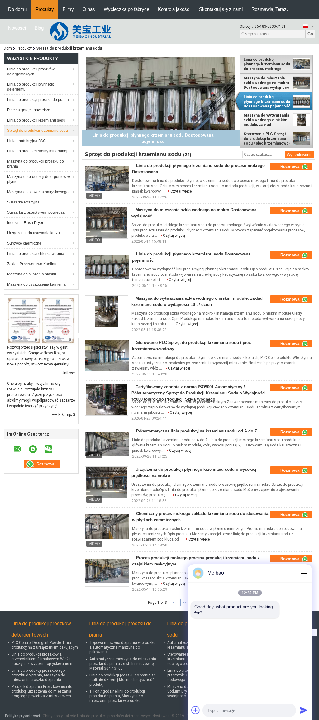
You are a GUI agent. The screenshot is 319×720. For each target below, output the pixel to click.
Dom (8, 48)
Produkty (45, 9)
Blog (39, 28)
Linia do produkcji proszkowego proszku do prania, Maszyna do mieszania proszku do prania (38, 675)
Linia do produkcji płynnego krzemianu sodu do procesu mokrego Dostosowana (267, 64)
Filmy (68, 9)
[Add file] (195, 710)
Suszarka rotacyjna (23, 202)
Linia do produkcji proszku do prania (38, 100)
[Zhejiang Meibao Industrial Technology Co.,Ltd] (82, 31)
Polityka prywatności (22, 716)
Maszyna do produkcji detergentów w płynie (38, 179)
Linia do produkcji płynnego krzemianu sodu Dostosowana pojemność (267, 101)
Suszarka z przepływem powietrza (36, 212)
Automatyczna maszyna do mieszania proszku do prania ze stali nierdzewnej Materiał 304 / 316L (122, 663)
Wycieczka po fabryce (126, 9)
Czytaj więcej (181, 191)
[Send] (303, 710)
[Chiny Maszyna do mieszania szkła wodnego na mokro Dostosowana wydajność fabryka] (106, 223)
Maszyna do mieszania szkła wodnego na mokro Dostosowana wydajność (266, 83)
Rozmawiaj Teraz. (269, 9)
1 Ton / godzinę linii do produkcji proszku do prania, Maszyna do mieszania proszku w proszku (117, 696)
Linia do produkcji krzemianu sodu (36, 120)
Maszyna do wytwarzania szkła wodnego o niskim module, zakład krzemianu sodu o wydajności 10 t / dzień (266, 120)
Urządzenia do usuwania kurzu (33, 233)
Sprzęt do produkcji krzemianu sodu (37, 130)
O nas (89, 9)
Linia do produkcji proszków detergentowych (31, 71)
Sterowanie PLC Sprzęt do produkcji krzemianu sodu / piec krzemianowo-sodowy (267, 138)
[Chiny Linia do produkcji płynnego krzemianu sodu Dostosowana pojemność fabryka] (107, 267)
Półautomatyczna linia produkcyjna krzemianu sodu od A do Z (196, 431)
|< (173, 602)
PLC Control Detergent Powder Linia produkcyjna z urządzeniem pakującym (45, 645)
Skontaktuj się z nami (221, 9)
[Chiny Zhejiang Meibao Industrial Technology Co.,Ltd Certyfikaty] (24, 320)
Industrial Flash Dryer (25, 223)
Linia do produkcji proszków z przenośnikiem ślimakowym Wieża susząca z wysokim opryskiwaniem (42, 659)
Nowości (17, 28)
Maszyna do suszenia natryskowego (38, 192)
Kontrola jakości (174, 9)
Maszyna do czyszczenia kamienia (36, 284)
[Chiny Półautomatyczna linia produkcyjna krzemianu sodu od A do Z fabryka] (107, 444)
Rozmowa (290, 166)
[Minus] (303, 573)
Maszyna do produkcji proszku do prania (35, 164)
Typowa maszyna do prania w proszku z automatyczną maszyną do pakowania (122, 647)
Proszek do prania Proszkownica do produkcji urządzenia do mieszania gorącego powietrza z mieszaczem (42, 691)
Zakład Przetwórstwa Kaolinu (31, 264)
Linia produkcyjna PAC (26, 141)
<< (185, 602)
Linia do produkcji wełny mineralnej (37, 151)
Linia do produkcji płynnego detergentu (30, 87)
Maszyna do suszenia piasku (31, 274)
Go (310, 33)
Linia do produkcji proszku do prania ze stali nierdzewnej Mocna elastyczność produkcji (122, 680)
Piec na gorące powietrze (28, 110)
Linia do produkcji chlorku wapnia (35, 253)
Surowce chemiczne (24, 243)
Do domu (17, 9)
